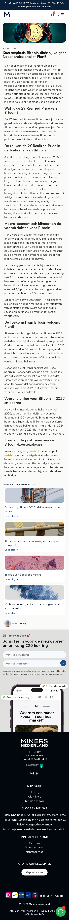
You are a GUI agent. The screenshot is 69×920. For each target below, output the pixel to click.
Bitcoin (8, 127)
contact (34, 451)
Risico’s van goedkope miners (23, 574)
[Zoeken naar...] (57, 15)
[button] (62, 14)
